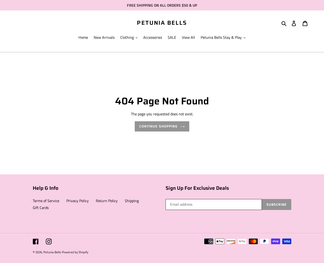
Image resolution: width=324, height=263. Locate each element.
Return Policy (107, 201)
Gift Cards (41, 207)
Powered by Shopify (75, 252)
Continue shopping (158, 126)
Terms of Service (46, 201)
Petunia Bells (162, 22)
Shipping (132, 201)
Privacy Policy (77, 201)
